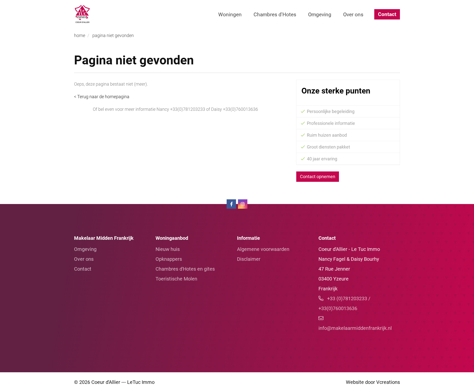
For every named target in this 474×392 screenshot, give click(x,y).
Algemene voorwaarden (263, 249)
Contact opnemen (317, 176)
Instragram (242, 204)
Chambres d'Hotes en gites (185, 269)
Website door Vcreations (373, 382)
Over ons (353, 15)
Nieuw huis (168, 249)
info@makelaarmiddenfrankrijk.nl (355, 328)
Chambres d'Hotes (275, 15)
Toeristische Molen (176, 279)
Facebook (231, 204)
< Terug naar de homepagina (101, 96)
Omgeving (319, 15)
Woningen (230, 15)
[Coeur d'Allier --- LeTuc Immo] (109, 14)
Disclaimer (248, 259)
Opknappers (169, 259)
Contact (387, 14)
